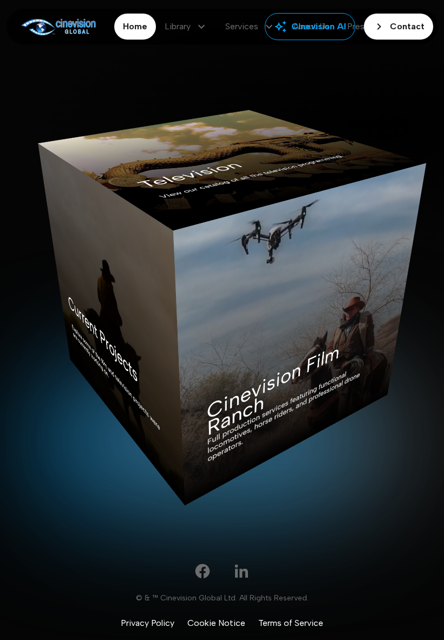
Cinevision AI (310, 26)
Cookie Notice (216, 623)
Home (135, 26)
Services (250, 26)
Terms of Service (290, 623)
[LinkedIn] (241, 571)
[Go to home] (58, 26)
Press (358, 26)
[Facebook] (202, 571)
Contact (399, 26)
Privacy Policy (147, 623)
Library (186, 26)
